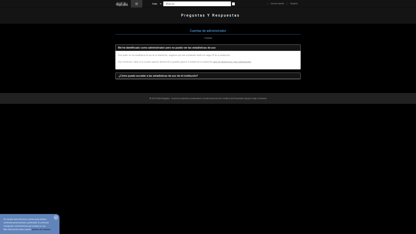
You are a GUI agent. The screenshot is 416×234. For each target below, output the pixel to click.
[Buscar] (233, 3)
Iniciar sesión (277, 3)
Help (254, 98)
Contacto (262, 98)
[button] (136, 3)
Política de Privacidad (233, 98)
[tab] (208, 48)
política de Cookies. (41, 229)
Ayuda (248, 98)
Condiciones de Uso (212, 98)
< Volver (208, 38)
